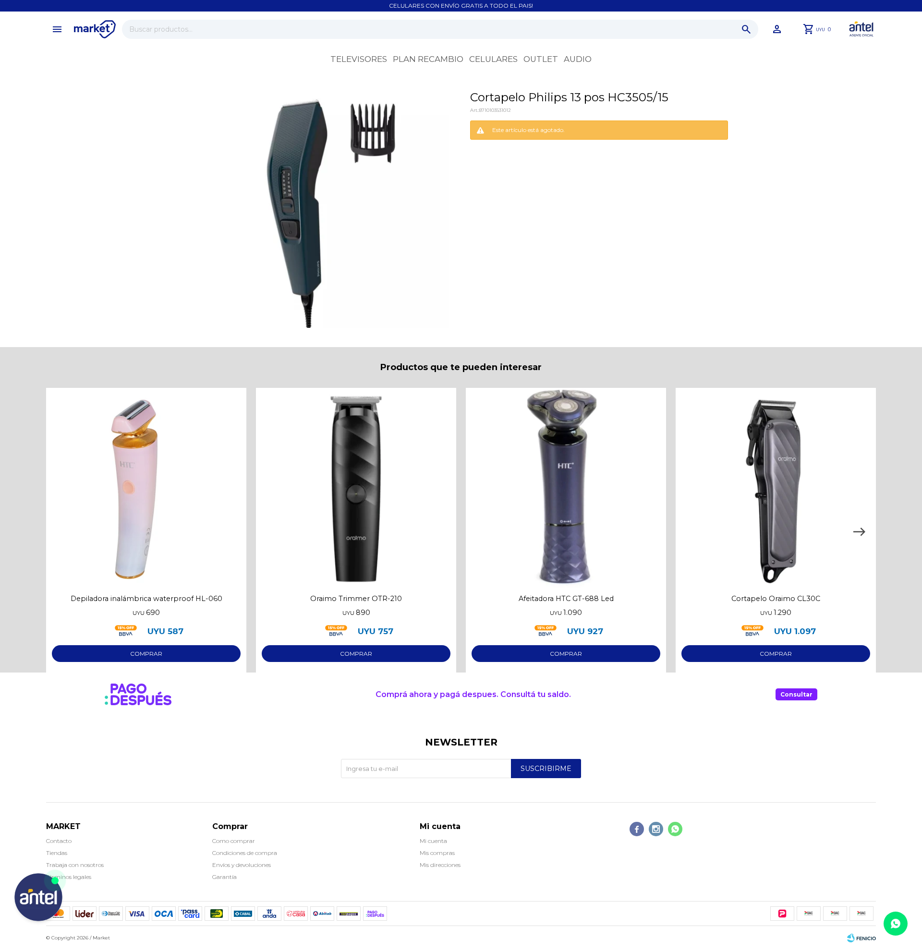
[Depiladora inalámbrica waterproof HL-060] (146, 488)
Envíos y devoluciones (241, 864)
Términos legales (68, 876)
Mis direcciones (440, 864)
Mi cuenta (433, 840)
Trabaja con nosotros (75, 864)
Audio (578, 59)
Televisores (358, 59)
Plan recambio (428, 59)
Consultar (796, 694)
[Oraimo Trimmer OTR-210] (356, 488)
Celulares (493, 59)
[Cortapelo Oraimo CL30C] (776, 488)
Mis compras (437, 852)
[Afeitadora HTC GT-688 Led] (566, 488)
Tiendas (56, 852)
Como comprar (233, 840)
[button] (746, 29)
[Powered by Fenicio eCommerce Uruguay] (861, 938)
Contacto (59, 840)
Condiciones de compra (244, 852)
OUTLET (540, 59)
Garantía (224, 876)
